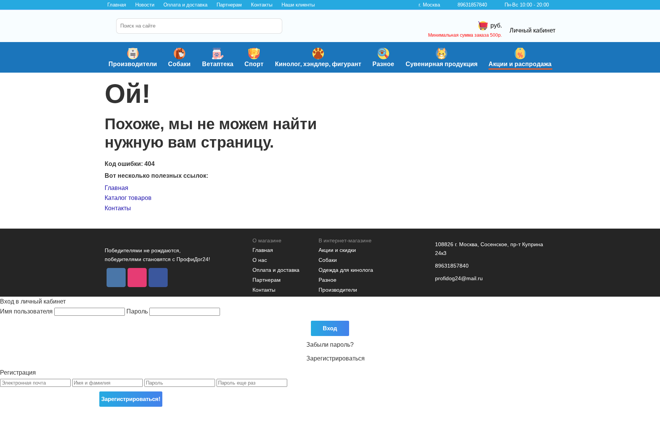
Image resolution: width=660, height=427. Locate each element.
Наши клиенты (298, 5)
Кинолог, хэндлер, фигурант (318, 64)
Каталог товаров (128, 198)
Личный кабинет (532, 30)
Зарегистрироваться (335, 358)
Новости (144, 5)
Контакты (261, 5)
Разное (383, 64)
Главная (116, 5)
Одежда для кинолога (346, 270)
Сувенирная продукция (441, 64)
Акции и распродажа (520, 64)
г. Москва (429, 5)
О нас (259, 260)
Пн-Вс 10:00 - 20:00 (527, 5)
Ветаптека (217, 64)
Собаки (179, 64)
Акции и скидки (337, 250)
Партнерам (229, 5)
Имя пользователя (27, 311)
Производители (132, 64)
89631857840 (472, 5)
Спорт (254, 64)
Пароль (137, 311)
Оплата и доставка (185, 5)
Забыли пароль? (330, 344)
